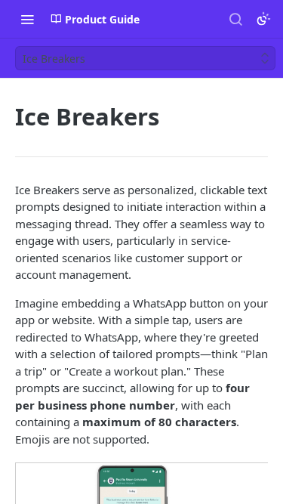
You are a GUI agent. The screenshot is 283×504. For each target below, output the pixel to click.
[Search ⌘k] (235, 19)
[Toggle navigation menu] (27, 19)
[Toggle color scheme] (263, 19)
